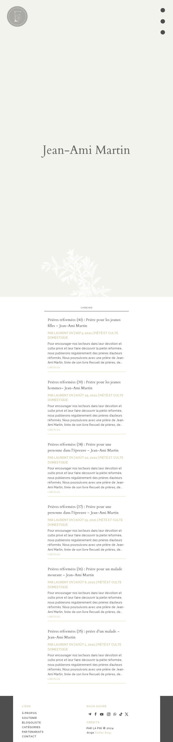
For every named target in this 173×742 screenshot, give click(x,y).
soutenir (29, 717)
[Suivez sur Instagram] (108, 714)
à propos (29, 713)
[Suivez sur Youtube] (101, 714)
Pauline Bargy (103, 732)
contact (29, 736)
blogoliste (31, 722)
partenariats (33, 731)
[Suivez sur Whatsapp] (115, 714)
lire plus (54, 367)
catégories (31, 727)
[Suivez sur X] (126, 714)
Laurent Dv (63, 333)
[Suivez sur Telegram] (89, 714)
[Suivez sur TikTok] (121, 714)
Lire (127, 13)
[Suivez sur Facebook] (95, 714)
